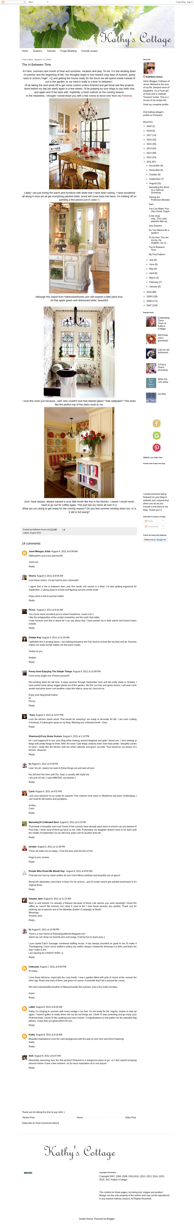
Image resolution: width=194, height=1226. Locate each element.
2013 (149, 153)
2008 (149, 301)
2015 (149, 144)
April (152, 273)
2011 (149, 162)
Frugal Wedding (68, 51)
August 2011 (35, 533)
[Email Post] (63, 529)
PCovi (32, 610)
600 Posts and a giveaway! (163, 338)
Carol (32, 791)
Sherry (32, 576)
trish (31, 1056)
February (154, 282)
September (155, 179)
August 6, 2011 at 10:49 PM (45, 929)
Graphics (37, 51)
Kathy (32, 1034)
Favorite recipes (89, 51)
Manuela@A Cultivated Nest (44, 822)
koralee (33, 846)
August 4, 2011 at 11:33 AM (55, 637)
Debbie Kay (35, 637)
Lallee (32, 1007)
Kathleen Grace (154, 77)
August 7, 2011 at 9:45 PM (53, 967)
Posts (150, 521)
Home (25, 51)
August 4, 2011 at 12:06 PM (87, 671)
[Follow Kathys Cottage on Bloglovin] (155, 541)
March (152, 278)
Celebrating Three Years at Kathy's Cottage (164, 323)
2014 (149, 148)
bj (30, 764)
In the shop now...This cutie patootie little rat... (159, 219)
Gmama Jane (36, 898)
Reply (32, 566)
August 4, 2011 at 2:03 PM (45, 764)
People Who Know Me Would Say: (47, 871)
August (153, 183)
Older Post (130, 1117)
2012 (149, 157)
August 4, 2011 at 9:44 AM (50, 610)
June (152, 264)
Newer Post (28, 1117)
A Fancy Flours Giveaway (163, 367)
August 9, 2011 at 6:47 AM (47, 1056)
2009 (149, 296)
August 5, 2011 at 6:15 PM (73, 822)
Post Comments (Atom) (47, 1123)
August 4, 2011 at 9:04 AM (50, 576)
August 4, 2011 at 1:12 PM (76, 736)
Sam (151, 204)
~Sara (32, 715)
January (153, 286)
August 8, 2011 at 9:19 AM (49, 1034)
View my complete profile (155, 104)
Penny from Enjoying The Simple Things (50, 671)
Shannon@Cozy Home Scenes (45, 736)
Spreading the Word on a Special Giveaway (159, 190)
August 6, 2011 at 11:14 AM (57, 898)
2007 (149, 305)
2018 (149, 131)
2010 (149, 292)
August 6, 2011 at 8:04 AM (79, 871)
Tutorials (51, 51)
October (153, 174)
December (154, 165)
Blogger (110, 1219)
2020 (149, 126)
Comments (152, 526)
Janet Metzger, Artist (39, 551)
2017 (149, 135)
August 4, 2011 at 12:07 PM (49, 715)
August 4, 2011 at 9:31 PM (48, 791)
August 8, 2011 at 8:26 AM (49, 1007)
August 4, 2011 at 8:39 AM (64, 551)
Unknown (34, 967)
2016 (149, 139)
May (151, 269)
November (154, 170)
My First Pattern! (157, 254)
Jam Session (155, 226)
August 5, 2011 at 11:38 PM (51, 846)
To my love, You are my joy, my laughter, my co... (159, 240)
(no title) (162, 394)
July (151, 260)
